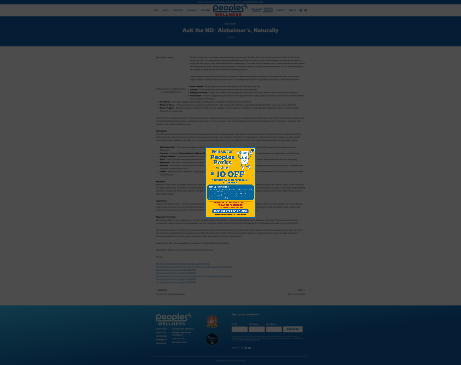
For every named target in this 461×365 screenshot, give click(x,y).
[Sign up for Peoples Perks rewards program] (230, 182)
